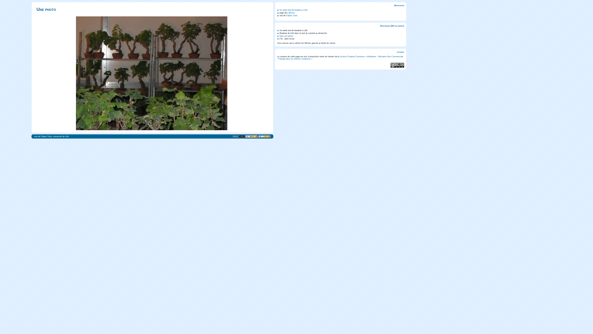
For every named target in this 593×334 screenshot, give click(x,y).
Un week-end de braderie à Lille (293, 10)
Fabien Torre (291, 15)
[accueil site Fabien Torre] (238, 136)
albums (291, 13)
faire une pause (286, 36)
